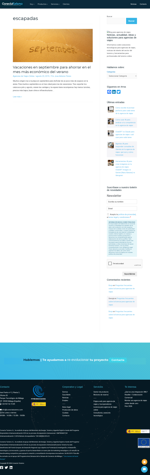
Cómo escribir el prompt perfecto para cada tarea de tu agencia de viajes (125, 110)
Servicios (54, 4)
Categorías (111, 72)
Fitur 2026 (128, 406)
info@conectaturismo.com (12, 410)
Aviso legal (66, 407)
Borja (111, 285)
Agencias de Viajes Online (23, 76)
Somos (65, 392)
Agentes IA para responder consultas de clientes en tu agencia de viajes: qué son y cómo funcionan (125, 149)
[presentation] (33, 4)
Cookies (65, 413)
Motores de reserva (101, 395)
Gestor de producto (101, 392)
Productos (42, 4)
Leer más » (17, 97)
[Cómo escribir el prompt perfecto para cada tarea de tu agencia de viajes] (111, 109)
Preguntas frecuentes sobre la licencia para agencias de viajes (122, 288)
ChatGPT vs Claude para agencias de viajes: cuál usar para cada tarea (125, 134)
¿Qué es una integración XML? (136, 392)
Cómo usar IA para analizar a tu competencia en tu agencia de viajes (125, 122)
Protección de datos (70, 410)
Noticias (134, 4)
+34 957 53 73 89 (8, 404)
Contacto (143, 4)
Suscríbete (66, 395)
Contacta (117, 360)
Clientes (66, 4)
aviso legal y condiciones (119, 217)
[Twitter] (6, 467)
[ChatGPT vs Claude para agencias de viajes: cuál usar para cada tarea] (111, 133)
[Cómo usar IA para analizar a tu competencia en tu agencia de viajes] (111, 121)
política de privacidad (127, 214)
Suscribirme (129, 274)
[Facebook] (1, 467)
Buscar (109, 16)
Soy (31, 4)
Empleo (65, 401)
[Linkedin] (11, 467)
